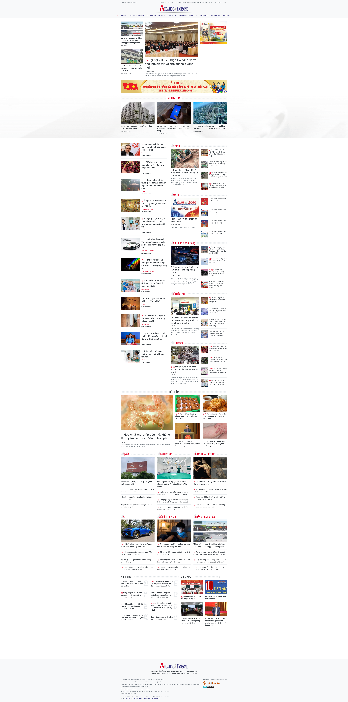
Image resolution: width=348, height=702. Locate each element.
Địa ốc (126, 454)
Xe (124, 516)
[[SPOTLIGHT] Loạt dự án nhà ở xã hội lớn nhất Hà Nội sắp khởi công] (138, 113)
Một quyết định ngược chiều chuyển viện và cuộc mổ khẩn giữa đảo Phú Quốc (172, 484)
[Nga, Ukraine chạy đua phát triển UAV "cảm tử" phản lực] (204, 261)
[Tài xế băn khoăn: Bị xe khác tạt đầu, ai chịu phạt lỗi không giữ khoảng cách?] (132, 28)
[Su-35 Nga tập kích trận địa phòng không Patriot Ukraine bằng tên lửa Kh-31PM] (204, 249)
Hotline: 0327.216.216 (172, 2)
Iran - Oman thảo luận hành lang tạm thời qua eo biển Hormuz (153, 147)
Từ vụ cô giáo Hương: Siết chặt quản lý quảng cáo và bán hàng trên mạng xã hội (209, 553)
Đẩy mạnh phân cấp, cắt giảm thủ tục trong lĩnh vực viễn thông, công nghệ (187, 443)
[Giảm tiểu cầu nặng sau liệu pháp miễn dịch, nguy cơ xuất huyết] (130, 320)
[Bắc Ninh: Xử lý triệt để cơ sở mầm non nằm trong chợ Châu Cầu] (132, 56)
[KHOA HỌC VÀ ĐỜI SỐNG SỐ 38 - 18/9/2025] (204, 234)
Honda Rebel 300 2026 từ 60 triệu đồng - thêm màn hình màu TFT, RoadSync (217, 273)
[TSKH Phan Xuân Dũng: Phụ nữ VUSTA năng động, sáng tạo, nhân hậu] (192, 609)
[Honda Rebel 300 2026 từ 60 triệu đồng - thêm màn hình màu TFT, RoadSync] (204, 272)
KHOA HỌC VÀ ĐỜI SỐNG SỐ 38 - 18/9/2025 (217, 233)
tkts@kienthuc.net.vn (154, 698)
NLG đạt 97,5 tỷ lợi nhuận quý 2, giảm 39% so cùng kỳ (136, 482)
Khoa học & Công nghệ (136, 15)
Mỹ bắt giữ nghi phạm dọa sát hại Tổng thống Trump (136, 561)
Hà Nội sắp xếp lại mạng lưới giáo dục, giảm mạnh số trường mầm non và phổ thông (217, 323)
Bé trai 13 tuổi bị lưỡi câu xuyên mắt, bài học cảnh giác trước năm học (173, 561)
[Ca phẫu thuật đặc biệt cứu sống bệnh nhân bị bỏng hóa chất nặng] (204, 334)
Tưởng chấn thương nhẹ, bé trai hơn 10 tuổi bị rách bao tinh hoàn (173, 568)
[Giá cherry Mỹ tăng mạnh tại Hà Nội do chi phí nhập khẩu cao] (130, 167)
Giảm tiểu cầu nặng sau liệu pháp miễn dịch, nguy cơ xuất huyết (153, 318)
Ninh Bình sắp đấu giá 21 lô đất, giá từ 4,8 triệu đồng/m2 (136, 498)
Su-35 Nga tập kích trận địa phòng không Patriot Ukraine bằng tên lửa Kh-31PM (217, 250)
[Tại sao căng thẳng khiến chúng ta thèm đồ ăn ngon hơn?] (204, 300)
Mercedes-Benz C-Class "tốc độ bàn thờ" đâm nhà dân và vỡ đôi (137, 568)
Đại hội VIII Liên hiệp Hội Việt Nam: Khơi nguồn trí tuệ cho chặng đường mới (170, 63)
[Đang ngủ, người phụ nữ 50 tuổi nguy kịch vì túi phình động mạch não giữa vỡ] (130, 223)
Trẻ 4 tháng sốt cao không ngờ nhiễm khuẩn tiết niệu (152, 354)
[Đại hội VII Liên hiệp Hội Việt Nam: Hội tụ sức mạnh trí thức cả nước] (204, 186)
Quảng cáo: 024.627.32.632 (205, 2)
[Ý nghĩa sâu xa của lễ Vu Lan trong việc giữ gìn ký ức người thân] (130, 205)
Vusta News (186, 577)
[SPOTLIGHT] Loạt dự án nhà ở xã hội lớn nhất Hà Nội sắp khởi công (136, 127)
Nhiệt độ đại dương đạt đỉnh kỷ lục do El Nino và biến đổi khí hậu (132, 583)
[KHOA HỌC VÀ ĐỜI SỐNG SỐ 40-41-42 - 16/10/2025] (204, 212)
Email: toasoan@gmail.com (187, 2)
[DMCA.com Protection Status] (208, 686)
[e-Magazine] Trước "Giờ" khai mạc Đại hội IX (191, 597)
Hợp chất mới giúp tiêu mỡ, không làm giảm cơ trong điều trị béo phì (145, 436)
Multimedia (226, 15)
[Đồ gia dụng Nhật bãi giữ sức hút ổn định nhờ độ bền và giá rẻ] (185, 355)
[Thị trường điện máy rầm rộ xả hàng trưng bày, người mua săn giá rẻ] (204, 360)
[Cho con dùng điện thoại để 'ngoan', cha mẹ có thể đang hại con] (174, 531)
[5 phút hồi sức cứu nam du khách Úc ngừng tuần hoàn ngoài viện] (130, 285)
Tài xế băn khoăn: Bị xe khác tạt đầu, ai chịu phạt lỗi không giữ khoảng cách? (131, 40)
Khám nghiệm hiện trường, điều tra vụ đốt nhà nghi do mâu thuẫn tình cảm (153, 184)
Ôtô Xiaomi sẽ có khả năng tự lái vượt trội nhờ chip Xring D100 (184, 270)
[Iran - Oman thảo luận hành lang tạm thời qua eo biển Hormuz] (130, 149)
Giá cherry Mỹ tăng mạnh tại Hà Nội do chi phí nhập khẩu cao (153, 165)
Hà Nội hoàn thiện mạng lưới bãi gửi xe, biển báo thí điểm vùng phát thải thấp (162, 583)
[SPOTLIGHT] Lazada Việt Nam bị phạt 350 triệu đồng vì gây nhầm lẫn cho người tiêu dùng (173, 128)
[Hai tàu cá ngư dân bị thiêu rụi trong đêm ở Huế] (130, 303)
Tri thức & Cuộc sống (211, 683)
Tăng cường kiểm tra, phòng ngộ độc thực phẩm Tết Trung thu (187, 416)
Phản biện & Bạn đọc (186, 15)
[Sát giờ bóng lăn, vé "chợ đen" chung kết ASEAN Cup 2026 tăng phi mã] (204, 371)
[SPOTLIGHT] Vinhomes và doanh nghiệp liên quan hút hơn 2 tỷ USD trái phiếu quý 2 (209, 127)
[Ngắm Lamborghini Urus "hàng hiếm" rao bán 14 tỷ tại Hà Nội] (138, 531)
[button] (219, 577)
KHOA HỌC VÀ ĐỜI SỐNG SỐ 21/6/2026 (184, 220)
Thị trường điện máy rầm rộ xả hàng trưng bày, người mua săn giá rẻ (218, 359)
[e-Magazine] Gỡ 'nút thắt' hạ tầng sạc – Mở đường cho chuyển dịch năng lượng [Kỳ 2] (162, 606)
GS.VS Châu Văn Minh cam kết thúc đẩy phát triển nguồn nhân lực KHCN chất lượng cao (215, 621)
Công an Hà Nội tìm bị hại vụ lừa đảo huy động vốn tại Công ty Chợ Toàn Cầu (154, 336)
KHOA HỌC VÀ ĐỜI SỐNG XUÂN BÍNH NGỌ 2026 (217, 200)
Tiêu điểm (174, 392)
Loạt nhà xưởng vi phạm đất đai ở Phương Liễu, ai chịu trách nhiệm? (208, 568)
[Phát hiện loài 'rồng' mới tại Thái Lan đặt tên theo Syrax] (210, 468)
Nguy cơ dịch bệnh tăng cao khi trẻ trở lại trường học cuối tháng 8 (214, 443)
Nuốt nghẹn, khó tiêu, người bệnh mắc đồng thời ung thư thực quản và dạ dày (173, 493)
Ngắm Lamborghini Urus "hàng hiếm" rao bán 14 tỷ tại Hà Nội (136, 545)
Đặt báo (162, 2)
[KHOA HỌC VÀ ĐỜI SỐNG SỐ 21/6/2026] (185, 207)
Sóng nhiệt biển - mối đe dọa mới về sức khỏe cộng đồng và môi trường (131, 595)
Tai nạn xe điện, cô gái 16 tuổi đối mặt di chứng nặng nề (173, 553)
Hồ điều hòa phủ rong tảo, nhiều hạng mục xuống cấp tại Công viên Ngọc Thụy (161, 595)
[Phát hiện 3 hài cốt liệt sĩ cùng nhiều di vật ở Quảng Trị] (185, 158)
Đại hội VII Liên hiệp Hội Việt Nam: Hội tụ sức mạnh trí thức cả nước (217, 186)
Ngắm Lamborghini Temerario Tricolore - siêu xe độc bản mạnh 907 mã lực (153, 243)
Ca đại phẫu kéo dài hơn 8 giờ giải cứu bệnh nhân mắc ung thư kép (217, 382)
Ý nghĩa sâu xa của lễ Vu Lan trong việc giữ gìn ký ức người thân (154, 203)
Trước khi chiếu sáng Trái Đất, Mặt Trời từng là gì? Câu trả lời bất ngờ (209, 498)
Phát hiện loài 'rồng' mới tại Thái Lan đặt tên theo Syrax (209, 482)
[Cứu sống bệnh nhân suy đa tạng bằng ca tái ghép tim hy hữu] (204, 311)
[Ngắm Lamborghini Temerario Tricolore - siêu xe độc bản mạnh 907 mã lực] (130, 244)
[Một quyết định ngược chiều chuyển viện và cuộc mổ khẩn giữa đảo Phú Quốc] (174, 468)
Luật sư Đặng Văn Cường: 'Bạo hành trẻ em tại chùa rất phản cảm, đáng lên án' (209, 561)
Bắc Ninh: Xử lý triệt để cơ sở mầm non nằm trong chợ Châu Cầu (131, 68)
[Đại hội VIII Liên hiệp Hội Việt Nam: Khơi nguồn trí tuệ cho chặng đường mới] (171, 39)
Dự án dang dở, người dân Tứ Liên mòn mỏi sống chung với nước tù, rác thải (132, 617)
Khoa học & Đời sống (174, 7)
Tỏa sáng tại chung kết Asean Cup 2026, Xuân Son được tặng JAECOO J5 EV (217, 284)
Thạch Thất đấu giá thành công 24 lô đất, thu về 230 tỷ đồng (136, 506)
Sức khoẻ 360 (215, 15)
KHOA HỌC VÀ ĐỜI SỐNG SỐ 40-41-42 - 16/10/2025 (217, 212)
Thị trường (162, 15)
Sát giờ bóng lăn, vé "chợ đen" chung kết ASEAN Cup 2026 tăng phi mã (218, 371)
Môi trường (173, 15)
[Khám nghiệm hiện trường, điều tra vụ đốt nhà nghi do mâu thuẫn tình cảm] (130, 185)
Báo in (176, 195)
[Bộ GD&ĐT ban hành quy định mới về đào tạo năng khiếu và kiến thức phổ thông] (185, 306)
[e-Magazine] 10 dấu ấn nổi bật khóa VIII (215, 597)
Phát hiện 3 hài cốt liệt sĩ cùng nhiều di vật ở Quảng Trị (184, 171)
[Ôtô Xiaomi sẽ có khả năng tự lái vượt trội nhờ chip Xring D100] (185, 255)
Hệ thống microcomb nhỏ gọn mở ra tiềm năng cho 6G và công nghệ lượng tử (154, 264)
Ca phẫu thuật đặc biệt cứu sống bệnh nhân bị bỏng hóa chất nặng (217, 333)
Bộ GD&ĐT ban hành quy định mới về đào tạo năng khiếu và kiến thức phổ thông (184, 320)
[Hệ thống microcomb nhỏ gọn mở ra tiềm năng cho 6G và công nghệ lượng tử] (130, 264)
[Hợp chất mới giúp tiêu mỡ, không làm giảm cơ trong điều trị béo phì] (147, 412)
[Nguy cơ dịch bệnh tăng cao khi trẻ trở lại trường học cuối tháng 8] (215, 431)
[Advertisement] (174, 641)
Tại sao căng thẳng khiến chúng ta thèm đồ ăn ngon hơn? (217, 300)
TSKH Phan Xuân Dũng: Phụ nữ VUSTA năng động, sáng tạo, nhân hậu (191, 620)
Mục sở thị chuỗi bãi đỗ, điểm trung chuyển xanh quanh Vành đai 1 (132, 606)
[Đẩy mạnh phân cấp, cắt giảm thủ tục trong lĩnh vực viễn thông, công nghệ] (187, 431)
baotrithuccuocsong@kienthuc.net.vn (136, 698)
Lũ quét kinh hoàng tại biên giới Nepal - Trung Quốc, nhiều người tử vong (218, 175)
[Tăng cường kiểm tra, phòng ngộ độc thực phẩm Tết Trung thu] (187, 403)
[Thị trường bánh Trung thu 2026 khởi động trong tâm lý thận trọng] (215, 403)
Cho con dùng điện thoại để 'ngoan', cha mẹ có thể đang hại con (173, 545)
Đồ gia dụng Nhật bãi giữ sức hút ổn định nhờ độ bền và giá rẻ (184, 369)
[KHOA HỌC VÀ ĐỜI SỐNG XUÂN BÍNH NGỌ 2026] (204, 201)
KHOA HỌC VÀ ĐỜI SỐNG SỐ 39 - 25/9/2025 (217, 222)
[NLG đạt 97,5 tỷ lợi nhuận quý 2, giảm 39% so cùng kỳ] (138, 468)
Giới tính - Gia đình (202, 15)
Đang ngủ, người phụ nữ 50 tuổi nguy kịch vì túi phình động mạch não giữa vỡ (153, 222)
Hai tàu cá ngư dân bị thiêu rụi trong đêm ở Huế (153, 299)
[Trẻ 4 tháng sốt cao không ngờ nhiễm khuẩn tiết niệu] (130, 356)
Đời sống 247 (151, 15)
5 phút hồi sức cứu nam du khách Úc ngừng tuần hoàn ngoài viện (153, 283)
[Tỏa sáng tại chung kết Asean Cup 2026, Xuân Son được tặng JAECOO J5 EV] (204, 284)
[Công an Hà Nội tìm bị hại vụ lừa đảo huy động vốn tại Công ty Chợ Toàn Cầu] (130, 338)
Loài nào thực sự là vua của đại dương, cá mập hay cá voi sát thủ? (209, 506)
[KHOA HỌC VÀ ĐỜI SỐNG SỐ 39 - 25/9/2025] (204, 223)
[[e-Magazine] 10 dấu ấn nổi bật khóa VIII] (216, 587)
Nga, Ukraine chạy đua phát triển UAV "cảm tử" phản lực (218, 261)
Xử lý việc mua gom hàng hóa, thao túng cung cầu (162, 618)
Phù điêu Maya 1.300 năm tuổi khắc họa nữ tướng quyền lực (210, 491)
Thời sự (123, 15)
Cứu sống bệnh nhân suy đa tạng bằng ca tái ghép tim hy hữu (217, 311)
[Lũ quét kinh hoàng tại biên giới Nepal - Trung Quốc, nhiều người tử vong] (204, 175)
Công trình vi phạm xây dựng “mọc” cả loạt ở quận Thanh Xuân (137, 491)
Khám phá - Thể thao (147, 209)
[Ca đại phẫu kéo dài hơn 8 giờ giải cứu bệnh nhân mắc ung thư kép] (204, 383)
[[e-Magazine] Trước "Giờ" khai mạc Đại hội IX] (192, 587)
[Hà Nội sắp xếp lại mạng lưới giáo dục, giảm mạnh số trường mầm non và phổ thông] (204, 322)
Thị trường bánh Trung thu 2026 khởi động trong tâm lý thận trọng (215, 416)
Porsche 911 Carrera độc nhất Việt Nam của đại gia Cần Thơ (136, 553)
